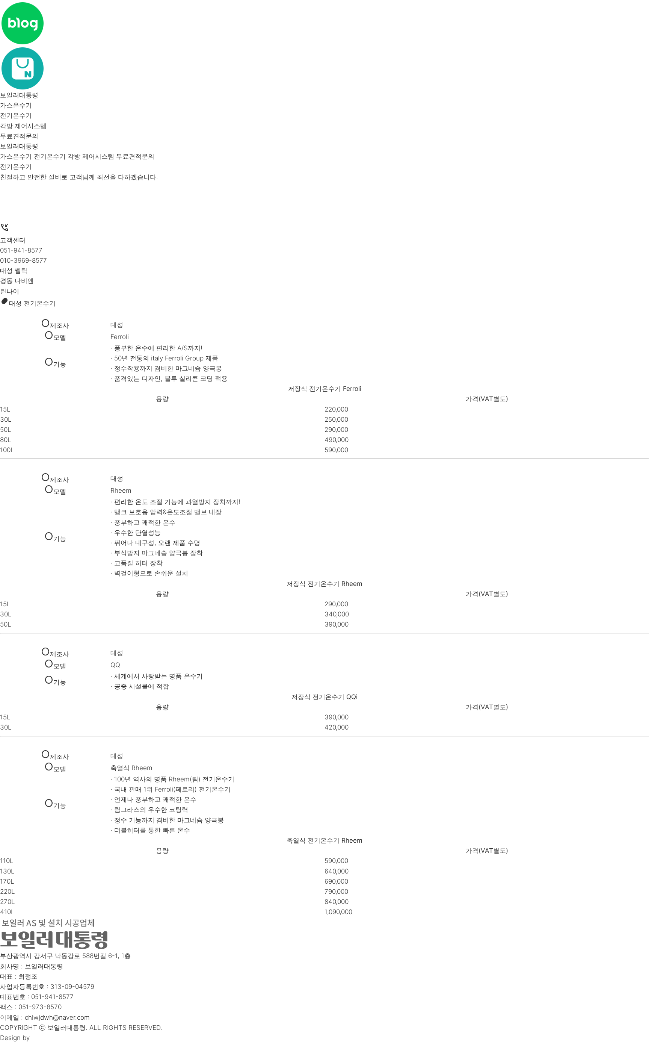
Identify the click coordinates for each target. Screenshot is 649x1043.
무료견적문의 (19, 136)
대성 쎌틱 (13, 270)
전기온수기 (16, 115)
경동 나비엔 (17, 281)
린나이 (9, 291)
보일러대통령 (19, 95)
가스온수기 (16, 105)
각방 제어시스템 (23, 126)
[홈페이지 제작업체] (40, 1037)
